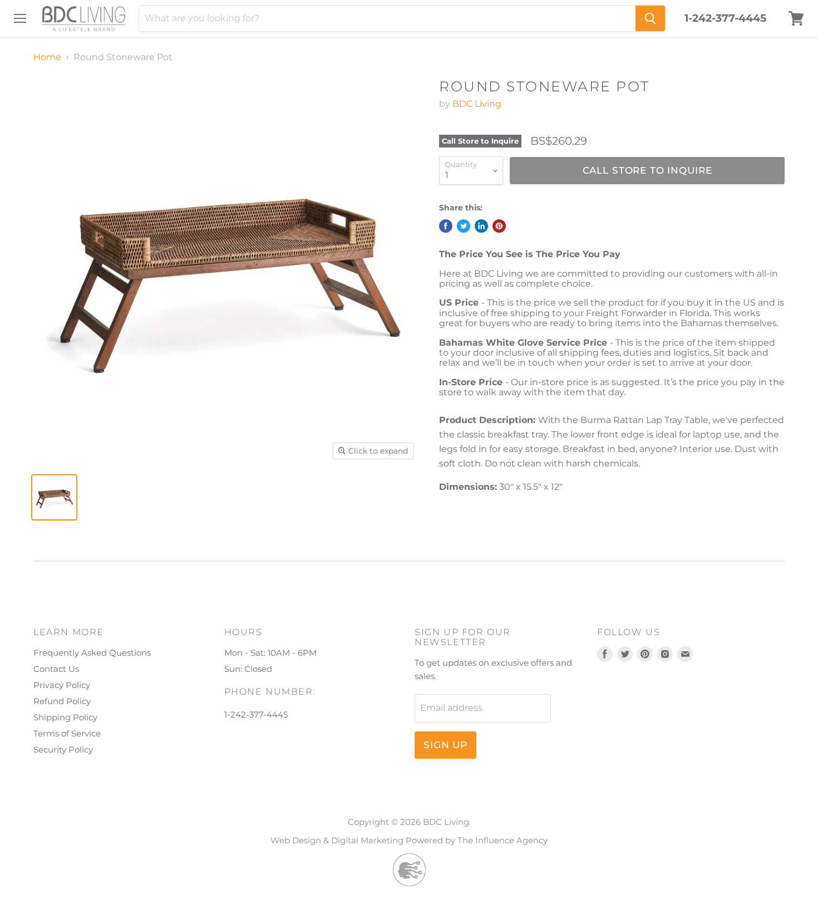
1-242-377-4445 (725, 18)
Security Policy (63, 749)
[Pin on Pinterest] (499, 226)
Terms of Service (67, 733)
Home (47, 57)
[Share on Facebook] (445, 226)
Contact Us (56, 668)
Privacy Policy (61, 685)
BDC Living (476, 104)
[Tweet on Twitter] (463, 226)
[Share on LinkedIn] (481, 226)
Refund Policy (62, 701)
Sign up (445, 744)
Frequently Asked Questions (92, 652)
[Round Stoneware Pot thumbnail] (54, 497)
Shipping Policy (65, 717)
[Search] (650, 18)
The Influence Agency (502, 840)
